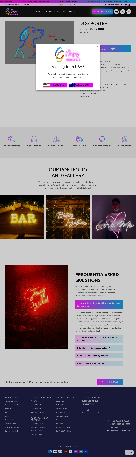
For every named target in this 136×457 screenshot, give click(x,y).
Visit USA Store (58, 85)
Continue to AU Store (83, 85)
